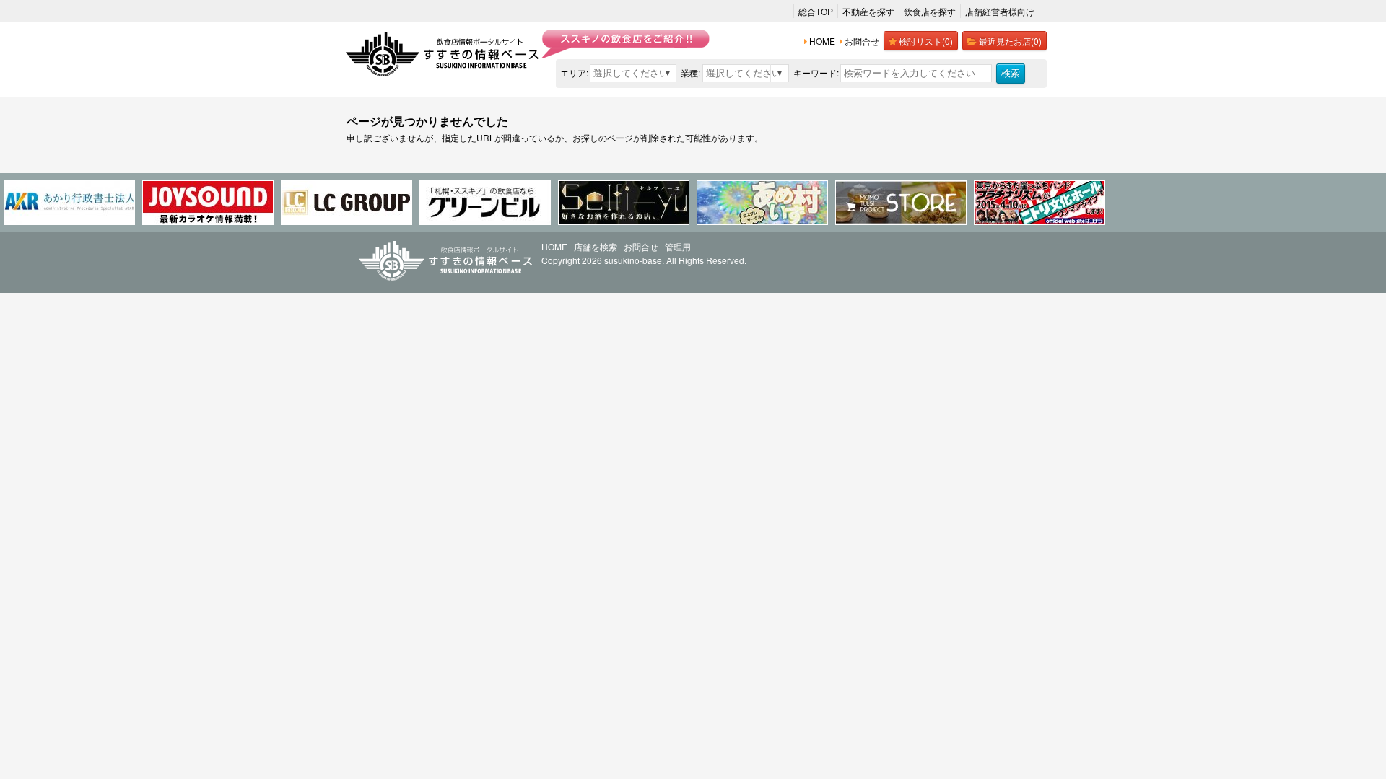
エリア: (574, 72)
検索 (1010, 73)
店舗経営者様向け (999, 11)
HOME (554, 246)
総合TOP (815, 11)
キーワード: (816, 72)
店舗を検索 (595, 246)
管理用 (678, 246)
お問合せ (641, 246)
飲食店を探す (930, 11)
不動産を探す (868, 11)
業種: (690, 72)
